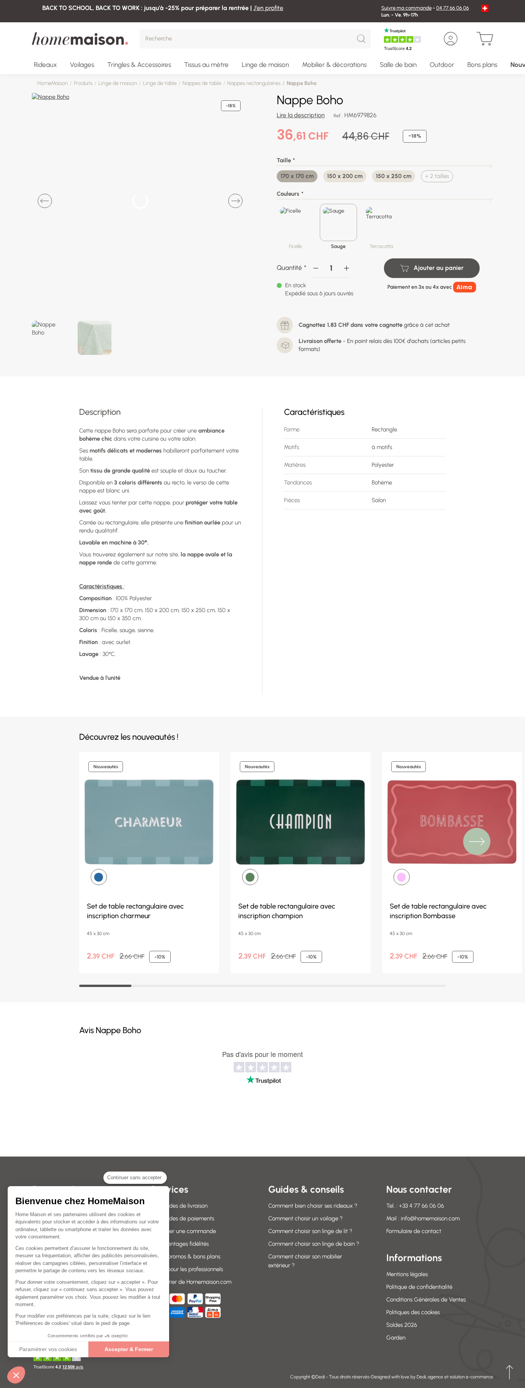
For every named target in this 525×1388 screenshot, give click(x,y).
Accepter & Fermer (129, 1349)
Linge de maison (117, 83)
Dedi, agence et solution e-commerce (455, 1377)
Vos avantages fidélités (179, 1243)
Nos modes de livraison (179, 1205)
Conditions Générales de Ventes (426, 1299)
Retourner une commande (183, 1231)
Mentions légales (407, 1274)
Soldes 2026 (401, 1324)
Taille (284, 160)
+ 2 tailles (437, 176)
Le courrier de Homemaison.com (190, 1281)
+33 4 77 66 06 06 (421, 1205)
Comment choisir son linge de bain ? (313, 1243)
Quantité (289, 267)
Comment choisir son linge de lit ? (310, 1231)
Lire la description (301, 115)
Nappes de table (202, 83)
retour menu (509, 1372)
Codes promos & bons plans (185, 1256)
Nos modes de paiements (182, 1218)
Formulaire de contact (413, 1231)
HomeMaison (52, 83)
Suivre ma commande (406, 8)
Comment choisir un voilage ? (305, 1218)
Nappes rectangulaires (254, 83)
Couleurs (288, 193)
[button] (16, 1375)
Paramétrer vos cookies (48, 1349)
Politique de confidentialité (419, 1286)
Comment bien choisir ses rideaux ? (312, 1205)
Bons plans (482, 64)
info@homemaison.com (430, 1218)
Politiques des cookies (413, 1312)
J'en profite (268, 8)
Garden (395, 1337)
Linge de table (160, 83)
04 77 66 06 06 (452, 8)
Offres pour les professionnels (186, 1269)
